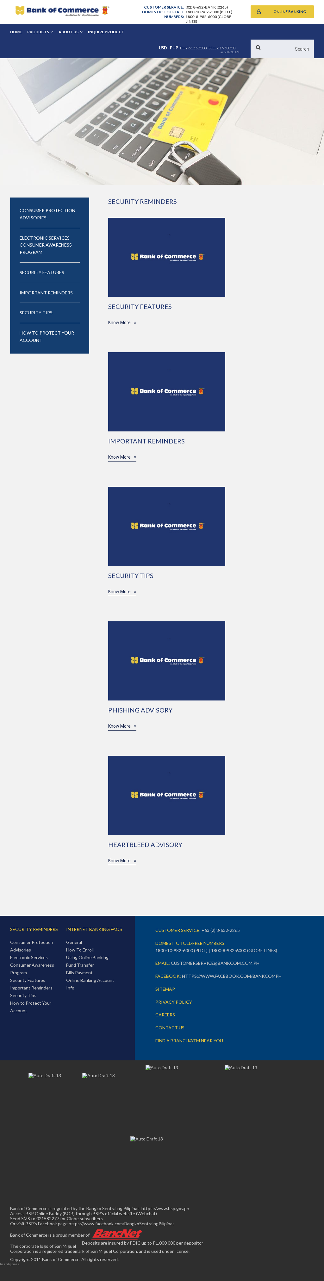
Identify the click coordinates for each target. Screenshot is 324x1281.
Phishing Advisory (140, 710)
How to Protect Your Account (47, 336)
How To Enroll (80, 949)
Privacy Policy (173, 1002)
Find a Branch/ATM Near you (189, 1040)
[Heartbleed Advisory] (166, 795)
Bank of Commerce (62, 12)
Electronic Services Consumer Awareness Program (46, 245)
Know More (119, 322)
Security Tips (130, 575)
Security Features (140, 306)
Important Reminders (146, 441)
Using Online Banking (87, 957)
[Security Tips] (166, 526)
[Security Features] (166, 257)
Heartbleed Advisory (145, 844)
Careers (165, 1014)
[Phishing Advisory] (166, 660)
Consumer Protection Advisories (47, 214)
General (74, 942)
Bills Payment (79, 972)
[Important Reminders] (166, 391)
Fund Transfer (80, 965)
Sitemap (165, 989)
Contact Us (169, 1027)
